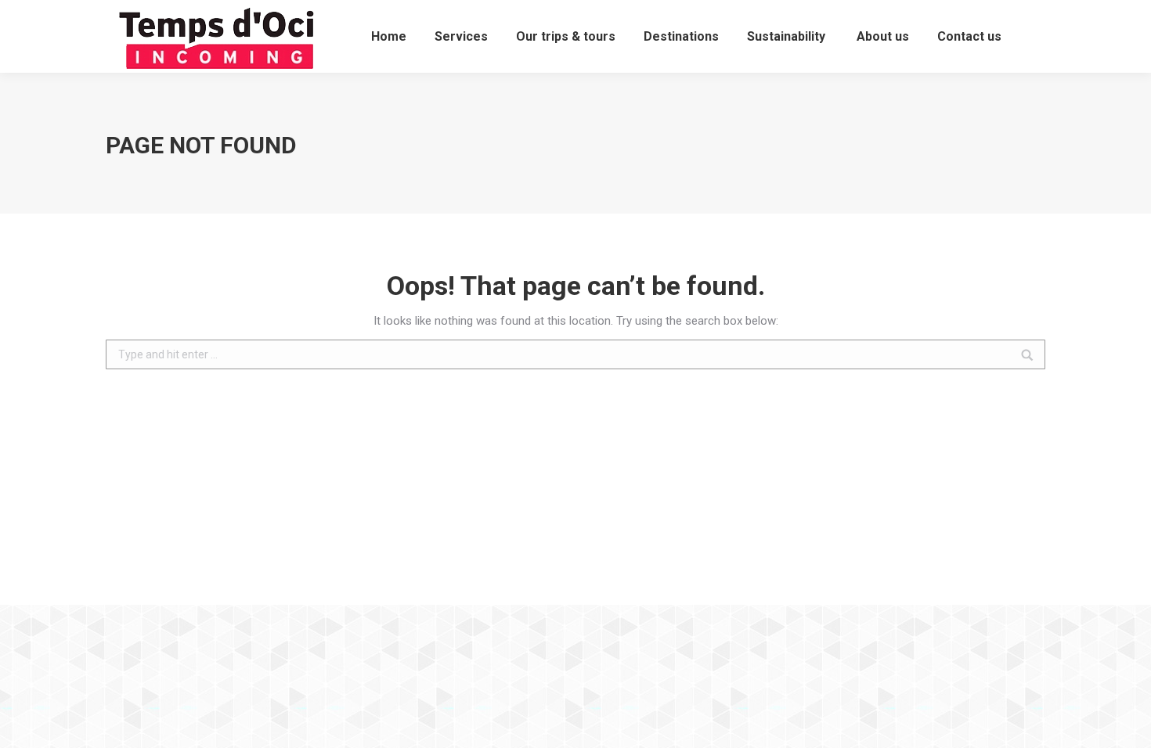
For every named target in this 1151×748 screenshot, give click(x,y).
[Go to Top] (1126, 723)
